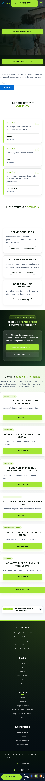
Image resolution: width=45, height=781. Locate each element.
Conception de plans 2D (23, 633)
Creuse (22, 663)
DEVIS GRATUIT (11, 777)
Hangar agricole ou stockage (22, 714)
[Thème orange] (40, 776)
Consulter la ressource (21, 248)
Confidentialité (22, 744)
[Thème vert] (36, 776)
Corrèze (22, 671)
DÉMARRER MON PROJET (26, 3)
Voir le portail (22, 300)
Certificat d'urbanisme (22, 637)
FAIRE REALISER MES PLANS (22, 347)
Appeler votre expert (22, 354)
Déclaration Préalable (22, 649)
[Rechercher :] (22, 83)
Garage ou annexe (22, 706)
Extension (22, 702)
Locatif (22, 717)
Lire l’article (22, 417)
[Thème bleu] (31, 776)
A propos (22, 736)
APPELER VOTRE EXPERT (21, 61)
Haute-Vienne (22, 675)
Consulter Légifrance (21, 272)
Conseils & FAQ (22, 732)
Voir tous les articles (23, 590)
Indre (22, 679)
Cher (22, 667)
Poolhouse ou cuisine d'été (22, 710)
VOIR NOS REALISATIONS (21, 31)
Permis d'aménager (23, 641)
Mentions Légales (22, 740)
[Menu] (41, 3)
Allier (22, 683)
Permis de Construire (22, 645)
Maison (22, 698)
